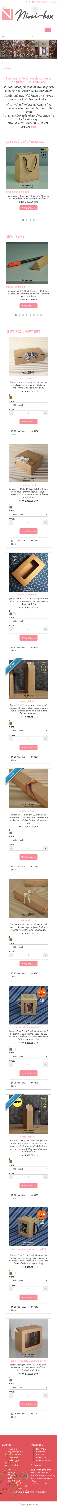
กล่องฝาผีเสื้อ (13, 1448)
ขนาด (11, 401)
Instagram (12, 1478)
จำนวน (12, 409)
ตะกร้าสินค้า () (39, 2)
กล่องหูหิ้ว (12, 1457)
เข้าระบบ (50, 2)
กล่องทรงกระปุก (43, 1460)
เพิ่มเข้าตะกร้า (29, 207)
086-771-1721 (14, 1480)
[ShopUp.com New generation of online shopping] (33, 1504)
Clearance (40, 1451)
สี (9, 394)
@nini (33, 126)
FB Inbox (12, 1475)
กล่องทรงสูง (41, 1457)
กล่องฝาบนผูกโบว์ (15, 1451)
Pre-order (40, 1454)
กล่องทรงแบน (13, 1460)
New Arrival (41, 1448)
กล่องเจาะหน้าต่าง (15, 1454)
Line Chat (12, 1469)
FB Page (11, 1472)
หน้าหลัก (7, 68)
